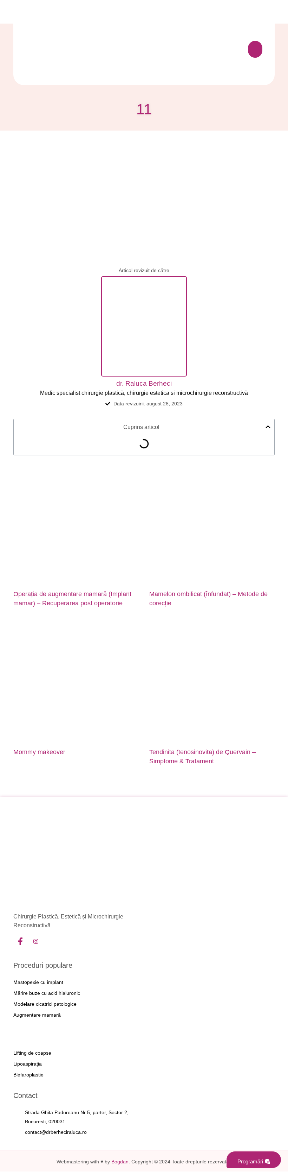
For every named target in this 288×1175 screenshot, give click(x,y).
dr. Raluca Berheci (144, 383)
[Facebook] (20, 942)
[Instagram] (36, 942)
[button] (255, 49)
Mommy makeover (39, 752)
